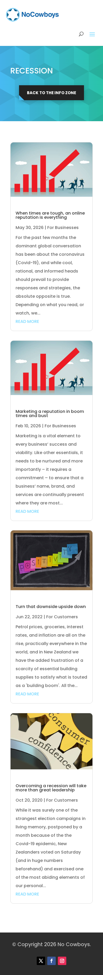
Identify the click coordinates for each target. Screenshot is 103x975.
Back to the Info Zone (51, 92)
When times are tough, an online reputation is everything (50, 215)
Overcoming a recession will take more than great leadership (51, 788)
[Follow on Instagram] (62, 961)
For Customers (62, 617)
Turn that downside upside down (51, 607)
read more (27, 321)
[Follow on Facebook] (51, 961)
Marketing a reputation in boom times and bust (50, 413)
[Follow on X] (41, 961)
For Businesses (63, 228)
